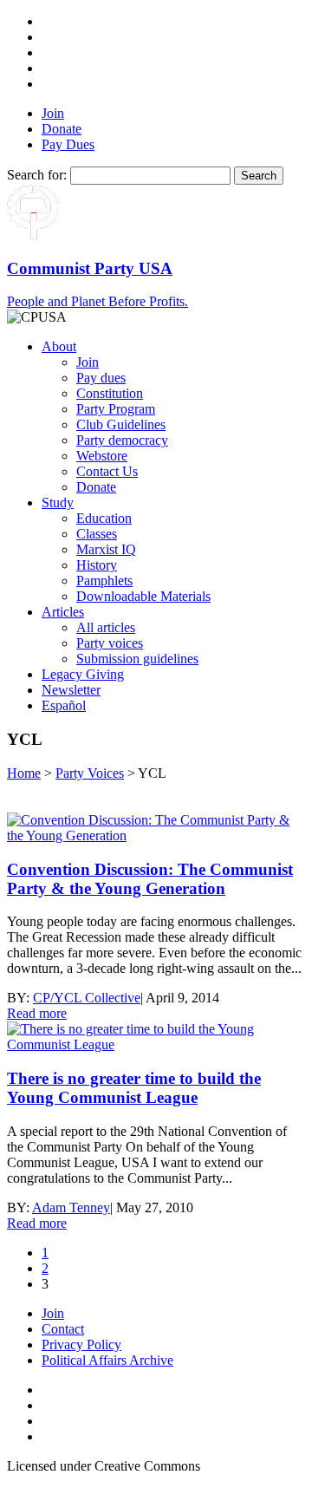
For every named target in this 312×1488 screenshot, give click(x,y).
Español (64, 705)
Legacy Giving (83, 674)
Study (58, 502)
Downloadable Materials (143, 596)
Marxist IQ (106, 549)
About (59, 346)
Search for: (37, 174)
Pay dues (101, 377)
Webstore (101, 455)
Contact (63, 1329)
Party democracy (122, 440)
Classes (96, 533)
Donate (61, 128)
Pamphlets (104, 580)
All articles (105, 627)
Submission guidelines (137, 658)
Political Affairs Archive (107, 1360)
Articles (63, 611)
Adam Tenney (71, 1207)
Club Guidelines (121, 424)
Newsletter (71, 689)
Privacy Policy (81, 1344)
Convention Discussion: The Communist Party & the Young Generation (150, 878)
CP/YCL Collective (86, 997)
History (96, 565)
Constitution (109, 393)
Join (53, 113)
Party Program (115, 408)
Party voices (109, 643)
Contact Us (107, 471)
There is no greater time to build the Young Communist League (134, 1087)
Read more (37, 1013)
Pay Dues (68, 144)
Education (104, 518)
